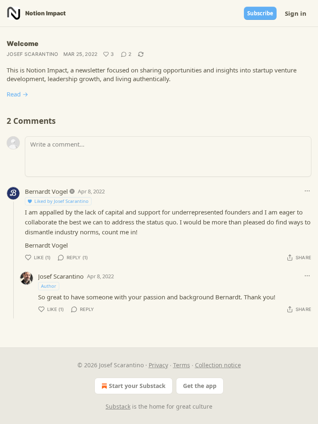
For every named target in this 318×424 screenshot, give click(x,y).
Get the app (200, 386)
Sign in (295, 13)
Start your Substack (137, 386)
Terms (181, 365)
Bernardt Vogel (46, 191)
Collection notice (218, 365)
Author (48, 286)
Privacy (158, 365)
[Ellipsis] (307, 191)
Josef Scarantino (32, 54)
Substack (118, 406)
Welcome (23, 43)
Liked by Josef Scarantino (61, 201)
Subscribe (260, 13)
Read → (17, 94)
